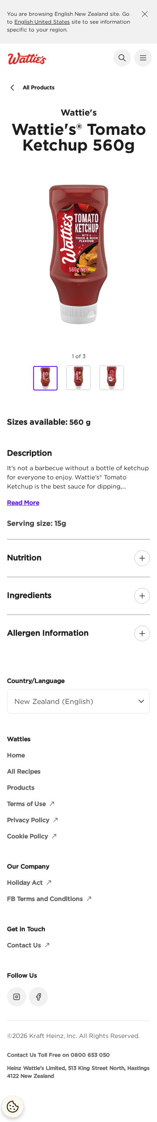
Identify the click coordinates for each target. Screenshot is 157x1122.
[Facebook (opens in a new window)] (38, 996)
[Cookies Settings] (13, 1107)
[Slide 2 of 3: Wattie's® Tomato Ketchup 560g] (78, 378)
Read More (23, 502)
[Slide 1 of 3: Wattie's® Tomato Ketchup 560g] (45, 378)
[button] (122, 58)
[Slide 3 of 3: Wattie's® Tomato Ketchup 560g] (111, 378)
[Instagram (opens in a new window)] (16, 996)
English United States (42, 21)
